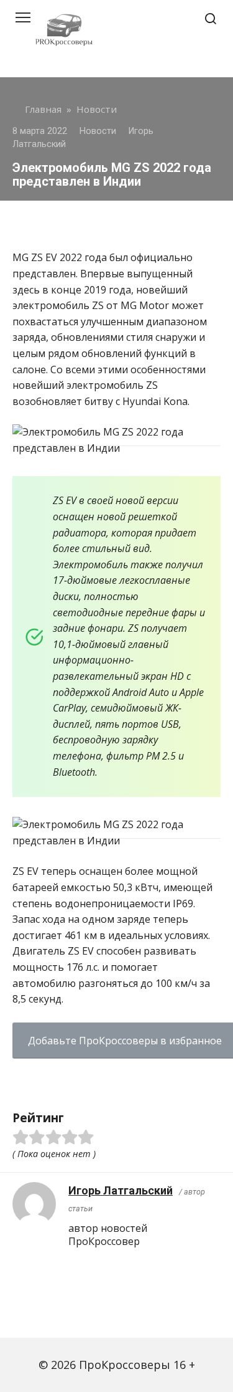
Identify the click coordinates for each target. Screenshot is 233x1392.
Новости (98, 131)
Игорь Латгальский (120, 1190)
